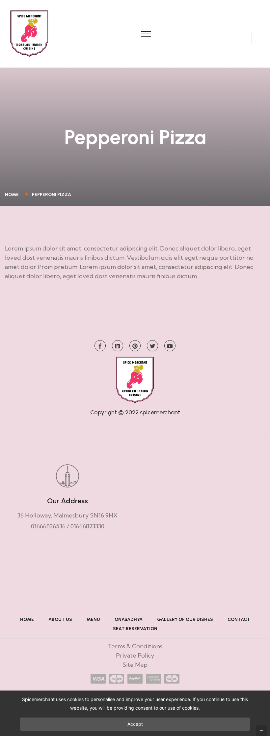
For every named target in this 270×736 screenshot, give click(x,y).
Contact (239, 619)
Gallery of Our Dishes (185, 619)
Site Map (135, 664)
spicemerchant (160, 412)
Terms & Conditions (135, 646)
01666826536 (48, 526)
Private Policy (135, 655)
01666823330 (87, 526)
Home (13, 194)
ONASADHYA (129, 619)
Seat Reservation (135, 629)
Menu (93, 619)
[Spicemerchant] (29, 33)
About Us (60, 619)
